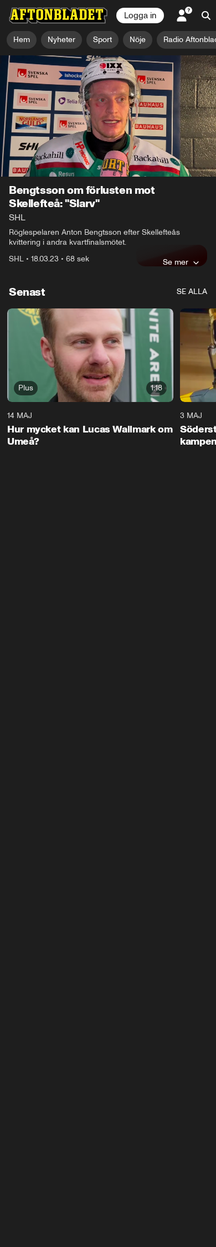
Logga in (140, 15)
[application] (108, 116)
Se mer (175, 261)
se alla (192, 291)
